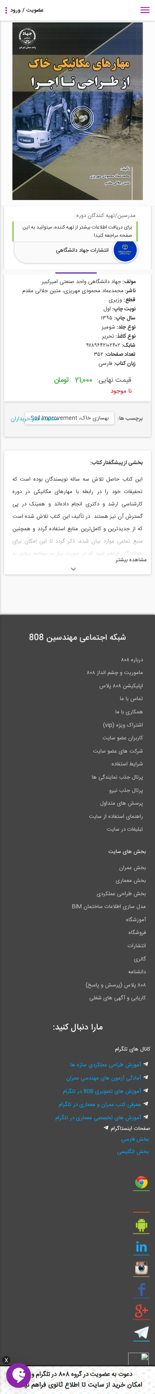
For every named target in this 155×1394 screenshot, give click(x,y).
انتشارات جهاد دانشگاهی (82, 250)
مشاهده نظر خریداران (34, 419)
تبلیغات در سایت (125, 829)
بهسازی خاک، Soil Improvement (70, 418)
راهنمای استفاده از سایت (116, 816)
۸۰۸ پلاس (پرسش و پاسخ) (116, 985)
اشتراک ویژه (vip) (123, 725)
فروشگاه (137, 932)
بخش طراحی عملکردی (121, 893)
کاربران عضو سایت (123, 738)
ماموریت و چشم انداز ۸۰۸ (115, 672)
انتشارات (137, 946)
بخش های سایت (127, 851)
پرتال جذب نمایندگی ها (117, 777)
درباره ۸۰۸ (132, 660)
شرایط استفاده (127, 764)
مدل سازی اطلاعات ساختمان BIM (109, 906)
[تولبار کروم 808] (141, 1185)
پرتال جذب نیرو (126, 790)
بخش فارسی (135, 1139)
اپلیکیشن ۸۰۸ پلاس (121, 686)
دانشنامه (137, 972)
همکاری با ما (129, 712)
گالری (140, 959)
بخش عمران (132, 867)
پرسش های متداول (121, 803)
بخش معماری (131, 880)
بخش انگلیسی (133, 1151)
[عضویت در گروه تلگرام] (141, 1335)
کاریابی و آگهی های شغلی (117, 998)
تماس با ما (131, 698)
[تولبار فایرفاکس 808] (141, 1207)
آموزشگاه (136, 920)
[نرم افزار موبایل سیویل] (141, 1228)
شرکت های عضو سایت (118, 751)
